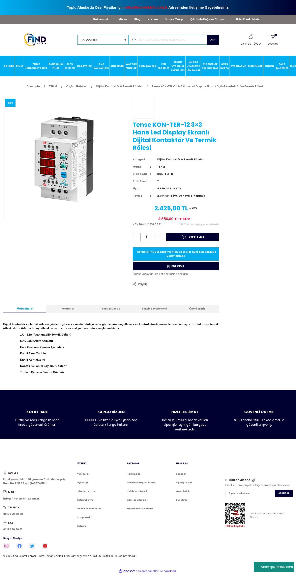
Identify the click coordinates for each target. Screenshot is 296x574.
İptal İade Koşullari (137, 500)
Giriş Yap (245, 43)
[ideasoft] (127, 571)
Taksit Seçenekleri (154, 308)
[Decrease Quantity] (137, 237)
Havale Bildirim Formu (89, 508)
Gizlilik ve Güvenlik (137, 491)
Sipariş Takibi (184, 482)
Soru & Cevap (111, 308)
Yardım (153, 19)
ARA (212, 39)
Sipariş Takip (174, 19)
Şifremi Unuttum (86, 491)
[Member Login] (251, 36)
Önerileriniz (197, 308)
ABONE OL (283, 493)
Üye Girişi (82, 482)
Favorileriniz (183, 491)
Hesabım (181, 473)
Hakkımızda (101, 19)
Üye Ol (257, 43)
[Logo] (37, 39)
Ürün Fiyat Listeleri (248, 19)
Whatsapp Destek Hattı (276, 567)
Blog (137, 19)
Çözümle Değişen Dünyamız (209, 19)
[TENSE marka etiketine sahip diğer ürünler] (143, 108)
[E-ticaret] (147, 571)
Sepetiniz (181, 500)
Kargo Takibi (84, 517)
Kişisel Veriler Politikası (140, 508)
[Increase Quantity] (156, 237)
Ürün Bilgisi (25, 308)
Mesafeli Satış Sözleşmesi (141, 482)
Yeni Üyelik (83, 473)
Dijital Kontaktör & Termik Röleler (180, 159)
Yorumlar (68, 308)
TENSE (161, 166)
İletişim (122, 19)
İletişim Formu (85, 500)
